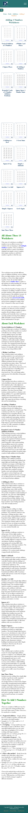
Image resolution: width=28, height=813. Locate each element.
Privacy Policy (13, 811)
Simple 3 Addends (21, 164)
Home (5, 14)
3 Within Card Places (20, 44)
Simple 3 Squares (7, 209)
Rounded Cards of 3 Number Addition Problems (7, 93)
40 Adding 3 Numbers (21, 68)
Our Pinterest (21, 811)
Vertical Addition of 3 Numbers (7, 44)
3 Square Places (7, 67)
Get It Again (21, 209)
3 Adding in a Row (7, 141)
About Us (6, 811)
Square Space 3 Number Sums (20, 91)
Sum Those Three (7, 230)
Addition (15, 14)
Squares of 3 (21, 187)
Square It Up (7, 164)
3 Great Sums (20, 140)
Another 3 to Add (7, 187)
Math (9, 14)
